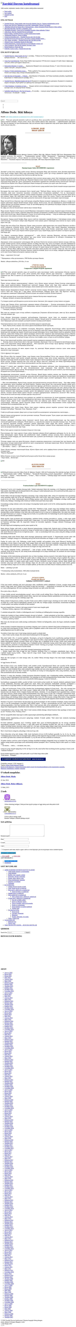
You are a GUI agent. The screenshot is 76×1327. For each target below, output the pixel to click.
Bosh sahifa (7, 11)
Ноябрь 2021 (8, 1064)
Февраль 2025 (8, 1001)
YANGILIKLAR (9, 920)
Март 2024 (7, 1019)
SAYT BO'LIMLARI (10, 861)
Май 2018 (7, 1135)
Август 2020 (8, 1090)
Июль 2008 (7, 1305)
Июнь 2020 (7, 1093)
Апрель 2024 (8, 1018)
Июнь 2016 (7, 1173)
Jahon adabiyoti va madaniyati (18, 117)
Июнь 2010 (7, 1274)
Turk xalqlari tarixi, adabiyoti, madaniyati (24, 896)
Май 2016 (7, 1175)
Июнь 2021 (7, 1073)
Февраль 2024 (8, 1021)
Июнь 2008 (7, 1307)
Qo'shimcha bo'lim (13, 910)
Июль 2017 (7, 1151)
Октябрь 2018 (8, 1126)
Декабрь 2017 (8, 1143)
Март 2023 (7, 1038)
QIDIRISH (7, 863)
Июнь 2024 (7, 1014)
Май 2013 (7, 1235)
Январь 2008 (8, 1315)
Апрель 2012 (8, 1257)
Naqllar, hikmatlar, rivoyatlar (20, 917)
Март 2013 (7, 1238)
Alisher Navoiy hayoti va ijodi (17, 886)
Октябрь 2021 (8, 1066)
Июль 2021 (7, 1071)
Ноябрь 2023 (8, 1026)
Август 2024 (8, 1011)
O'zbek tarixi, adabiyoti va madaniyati (19, 898)
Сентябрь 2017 (9, 1148)
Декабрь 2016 (8, 1163)
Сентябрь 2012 (9, 1248)
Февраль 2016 (8, 1180)
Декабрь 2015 (8, 1183)
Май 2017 (7, 1155)
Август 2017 (8, 1150)
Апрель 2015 (8, 1197)
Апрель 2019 (8, 1116)
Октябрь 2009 (8, 1282)
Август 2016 (8, 1170)
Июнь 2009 (7, 1289)
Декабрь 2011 (8, 1263)
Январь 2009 (8, 1295)
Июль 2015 (7, 1192)
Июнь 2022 (7, 1053)
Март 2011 (7, 1268)
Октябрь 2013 (8, 1227)
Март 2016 (7, 1178)
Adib (6, 117)
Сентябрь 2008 (9, 1302)
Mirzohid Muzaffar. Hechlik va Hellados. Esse (18, 28)
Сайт (2, 846)
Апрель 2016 (8, 1177)
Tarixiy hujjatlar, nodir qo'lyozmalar (22, 903)
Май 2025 (7, 996)
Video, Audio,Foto (13, 918)
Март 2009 (7, 1292)
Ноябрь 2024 (8, 1006)
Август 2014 (8, 1210)
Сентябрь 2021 (9, 1068)
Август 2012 (8, 1250)
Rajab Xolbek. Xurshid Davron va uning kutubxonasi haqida (22, 33)
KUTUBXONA (9, 885)
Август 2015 (8, 1190)
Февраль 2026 (8, 982)
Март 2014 (7, 1218)
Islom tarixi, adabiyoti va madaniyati (18, 890)
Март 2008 (7, 1312)
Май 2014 (7, 1215)
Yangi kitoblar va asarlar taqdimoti (22, 906)
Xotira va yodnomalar (18, 905)
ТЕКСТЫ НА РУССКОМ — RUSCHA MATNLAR (20, 925)
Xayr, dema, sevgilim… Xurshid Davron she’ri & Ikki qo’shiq (22, 40)
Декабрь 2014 (8, 1203)
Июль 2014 (7, 1212)
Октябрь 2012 (8, 1247)
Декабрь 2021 (8, 1063)
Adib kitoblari (12, 873)
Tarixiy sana (11, 923)
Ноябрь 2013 (8, 1225)
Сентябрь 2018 (9, 1128)
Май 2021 (7, 1074)
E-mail (3, 842)
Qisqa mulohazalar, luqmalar (16, 880)
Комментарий (5, 836)
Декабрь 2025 (8, 986)
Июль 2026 (7, 974)
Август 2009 (8, 1285)
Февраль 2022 (8, 1059)
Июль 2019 (7, 1111)
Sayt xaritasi (8, 13)
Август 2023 (8, 1031)
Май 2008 (7, 1309)
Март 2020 (7, 1098)
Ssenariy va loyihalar (14, 881)
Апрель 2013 (8, 1237)
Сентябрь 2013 (9, 1228)
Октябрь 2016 (8, 1166)
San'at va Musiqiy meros (19, 901)
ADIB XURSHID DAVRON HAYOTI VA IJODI (19, 870)
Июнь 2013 (7, 1233)
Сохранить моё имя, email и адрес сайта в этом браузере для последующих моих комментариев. (33, 849)
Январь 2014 (8, 1222)
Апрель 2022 (8, 1056)
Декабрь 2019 (8, 1103)
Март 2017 (7, 1158)
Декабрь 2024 (8, 1004)
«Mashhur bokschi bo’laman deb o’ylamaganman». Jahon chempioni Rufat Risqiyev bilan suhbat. (33, 27)
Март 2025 (7, 999)
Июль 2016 (7, 1171)
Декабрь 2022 (8, 1043)
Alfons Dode (9, 765)
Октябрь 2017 (8, 1146)
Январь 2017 (8, 1161)
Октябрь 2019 (8, 1106)
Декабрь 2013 (8, 1223)
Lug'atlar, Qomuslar (17, 913)
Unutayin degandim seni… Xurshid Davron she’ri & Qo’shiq (22, 37)
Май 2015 (7, 1195)
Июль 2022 (7, 1051)
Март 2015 (7, 1198)
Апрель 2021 (8, 1076)
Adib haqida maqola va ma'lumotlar (18, 871)
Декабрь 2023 (8, 1024)
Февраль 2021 (8, 1079)
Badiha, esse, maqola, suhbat (16, 875)
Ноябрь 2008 (8, 1299)
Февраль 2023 (8, 1039)
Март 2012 (7, 1258)
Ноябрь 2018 (8, 1125)
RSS (5, 16)
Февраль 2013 (8, 1240)
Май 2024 (7, 1016)
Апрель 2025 (8, 998)
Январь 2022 (8, 1061)
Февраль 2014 (8, 1220)
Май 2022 (7, 1054)
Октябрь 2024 (8, 1008)
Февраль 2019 (8, 1120)
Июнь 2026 (7, 976)
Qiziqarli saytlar (9, 15)
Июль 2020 (7, 1091)
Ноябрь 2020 (8, 1085)
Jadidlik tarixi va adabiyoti (16, 893)
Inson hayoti (15, 912)
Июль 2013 (7, 1232)
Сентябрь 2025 (9, 991)
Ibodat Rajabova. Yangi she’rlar (13, 47)
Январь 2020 (8, 1101)
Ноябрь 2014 (8, 1205)
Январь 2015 (8, 1202)
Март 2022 (7, 1058)
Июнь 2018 (7, 1133)
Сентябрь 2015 (9, 1188)
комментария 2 (38, 117)
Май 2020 (7, 1095)
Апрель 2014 (8, 1217)
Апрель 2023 (8, 1036)
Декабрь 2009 (8, 1279)
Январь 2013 (8, 1242)
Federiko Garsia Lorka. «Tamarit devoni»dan (17, 48)
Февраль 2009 (8, 1294)
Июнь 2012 (7, 1253)
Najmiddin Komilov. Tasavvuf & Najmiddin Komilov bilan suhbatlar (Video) (27, 30)
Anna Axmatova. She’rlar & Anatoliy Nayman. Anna (20, 45)
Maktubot (15, 915)
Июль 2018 (7, 1131)
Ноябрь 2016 (8, 1165)
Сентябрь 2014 (9, 1208)
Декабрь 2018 (8, 1123)
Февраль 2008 (8, 1314)
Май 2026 (7, 977)
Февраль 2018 (8, 1140)
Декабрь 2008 (8, 1297)
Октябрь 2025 (8, 989)
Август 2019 (8, 1110)
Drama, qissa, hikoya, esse (16, 878)
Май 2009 (7, 1290)
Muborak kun (12, 922)
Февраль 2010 (8, 1275)
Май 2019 (7, 1115)
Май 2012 (7, 1255)
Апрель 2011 (8, 1267)
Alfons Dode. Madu (8, 777)
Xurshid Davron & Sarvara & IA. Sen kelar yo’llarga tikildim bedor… (25, 38)
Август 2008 (8, 1304)
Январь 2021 (8, 1081)
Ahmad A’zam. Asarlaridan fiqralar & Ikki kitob (18, 42)
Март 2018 (7, 1138)
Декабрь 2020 (8, 1083)
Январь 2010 (8, 1277)
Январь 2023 (8, 1041)
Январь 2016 (8, 1182)
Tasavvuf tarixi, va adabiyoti (20, 891)
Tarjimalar (11, 883)
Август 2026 (8, 972)
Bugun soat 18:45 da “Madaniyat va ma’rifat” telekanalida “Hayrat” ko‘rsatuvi (27, 25)
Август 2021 (8, 1069)
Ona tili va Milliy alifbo (19, 900)
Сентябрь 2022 (9, 1048)
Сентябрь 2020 (9, 1088)
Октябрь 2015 (8, 1187)
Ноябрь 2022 (8, 1044)
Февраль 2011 (8, 1270)
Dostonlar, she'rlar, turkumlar (16, 876)
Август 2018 (8, 1130)
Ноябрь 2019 (8, 1105)
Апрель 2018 (8, 1136)
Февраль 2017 (8, 1160)
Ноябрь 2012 (8, 1245)
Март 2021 (7, 1078)
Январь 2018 (8, 1141)
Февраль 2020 (8, 1100)
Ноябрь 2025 (8, 988)
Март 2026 (7, 981)
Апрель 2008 (8, 1310)
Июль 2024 (7, 1013)
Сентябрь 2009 (9, 1284)
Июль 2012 (7, 1252)
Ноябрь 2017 (8, 1145)
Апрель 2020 (8, 1096)
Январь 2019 (8, 1121)
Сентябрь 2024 (9, 1009)
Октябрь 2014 (8, 1207)
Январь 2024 (8, 1023)
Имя (2, 839)
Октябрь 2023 (8, 1028)
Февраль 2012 (8, 1260)
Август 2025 (8, 993)
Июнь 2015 (7, 1193)
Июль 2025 (7, 994)
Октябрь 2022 (8, 1046)
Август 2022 (8, 1049)
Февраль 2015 (8, 1200)
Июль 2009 (7, 1287)
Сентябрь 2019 (9, 1108)
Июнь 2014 (7, 1213)
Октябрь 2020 (8, 1086)
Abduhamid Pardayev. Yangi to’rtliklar (15, 35)
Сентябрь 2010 (9, 1272)
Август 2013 (8, 1230)
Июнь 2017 (7, 1153)
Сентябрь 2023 (9, 1029)
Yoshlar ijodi (15, 908)
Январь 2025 (8, 1003)
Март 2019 (7, 1118)
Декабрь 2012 (8, 1243)
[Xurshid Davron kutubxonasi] (20, 3)
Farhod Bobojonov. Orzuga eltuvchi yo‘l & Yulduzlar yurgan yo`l (23, 43)
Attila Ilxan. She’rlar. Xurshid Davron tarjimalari (18, 32)
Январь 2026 (8, 984)
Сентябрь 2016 (9, 1168)
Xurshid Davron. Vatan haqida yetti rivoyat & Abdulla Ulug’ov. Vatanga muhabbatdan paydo (31, 23)
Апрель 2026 (8, 979)
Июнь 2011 (7, 1265)
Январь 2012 (8, 1262)
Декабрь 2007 (8, 1317)
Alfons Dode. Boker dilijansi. (12, 784)
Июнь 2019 (7, 1113)
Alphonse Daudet (18, 765)
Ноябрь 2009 (8, 1280)
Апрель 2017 (8, 1156)
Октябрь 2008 (8, 1300)
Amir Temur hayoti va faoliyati (17, 888)
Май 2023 (7, 1034)
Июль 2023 (7, 1033)
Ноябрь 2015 (8, 1185)
